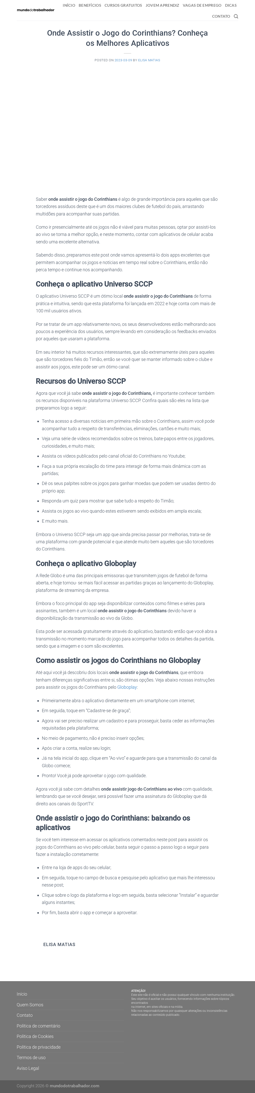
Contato (221, 16)
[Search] (236, 16)
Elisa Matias (149, 60)
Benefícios (90, 5)
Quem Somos (30, 1004)
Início (69, 5)
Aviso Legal (28, 1068)
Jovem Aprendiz (162, 5)
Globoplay (127, 687)
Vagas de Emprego (202, 5)
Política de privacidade (39, 1047)
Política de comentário (38, 1025)
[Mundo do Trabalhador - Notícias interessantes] (36, 10)
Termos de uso (31, 1057)
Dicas (231, 5)
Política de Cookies (35, 1036)
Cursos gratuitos (123, 5)
